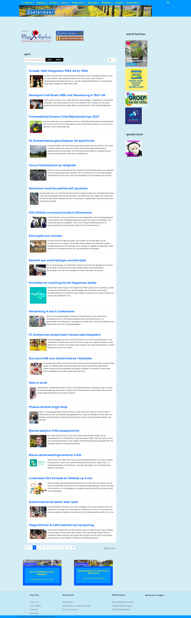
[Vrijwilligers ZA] (136, 79)
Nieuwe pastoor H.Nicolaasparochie (54, 431)
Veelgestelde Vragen (122, 606)
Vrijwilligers (35, 606)
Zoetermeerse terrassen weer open (53, 502)
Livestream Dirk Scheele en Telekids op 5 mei (60, 478)
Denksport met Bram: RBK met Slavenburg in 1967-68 (67, 95)
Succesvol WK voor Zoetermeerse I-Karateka (60, 358)
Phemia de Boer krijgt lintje (48, 407)
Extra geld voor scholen (45, 236)
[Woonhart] (136, 53)
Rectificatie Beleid (121, 609)
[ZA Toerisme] (70, 36)
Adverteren (68, 602)
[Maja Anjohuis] (36, 36)
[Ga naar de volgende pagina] (69, 547)
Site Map (34, 613)
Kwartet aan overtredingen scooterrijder (57, 260)
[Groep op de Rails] (136, 99)
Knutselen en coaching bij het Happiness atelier (63, 283)
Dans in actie (38, 383)
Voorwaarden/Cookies (123, 602)
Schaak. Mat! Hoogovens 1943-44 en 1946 (58, 71)
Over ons (34, 602)
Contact (34, 609)
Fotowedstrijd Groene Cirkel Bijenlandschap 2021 (64, 116)
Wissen (58, 60)
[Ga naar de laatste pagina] (73, 547)
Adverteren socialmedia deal (76, 606)
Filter (50, 60)
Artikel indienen (70, 609)
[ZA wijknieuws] (42, 573)
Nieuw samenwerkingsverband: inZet (55, 455)
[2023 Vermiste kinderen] (133, 116)
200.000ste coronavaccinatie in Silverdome (60, 212)
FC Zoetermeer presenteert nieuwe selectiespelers (65, 335)
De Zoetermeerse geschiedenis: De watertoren (62, 141)
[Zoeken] (168, 2)
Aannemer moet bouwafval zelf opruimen (58, 188)
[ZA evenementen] (93, 573)
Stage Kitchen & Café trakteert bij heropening (61, 525)
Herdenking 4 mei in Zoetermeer (52, 311)
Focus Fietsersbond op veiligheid (52, 165)
